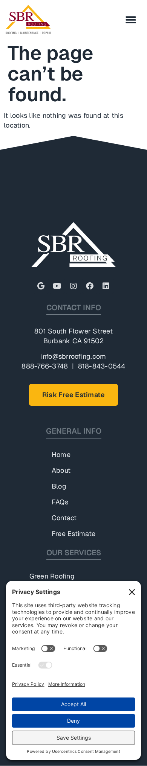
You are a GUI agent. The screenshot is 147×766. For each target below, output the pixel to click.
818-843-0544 (102, 366)
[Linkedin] (106, 286)
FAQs (60, 502)
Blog (59, 486)
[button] (130, 19)
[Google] (41, 286)
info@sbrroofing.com (73, 356)
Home (61, 454)
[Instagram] (73, 286)
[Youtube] (57, 286)
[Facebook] (89, 286)
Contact (64, 517)
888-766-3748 (44, 366)
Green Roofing (52, 576)
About (61, 470)
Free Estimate (73, 533)
